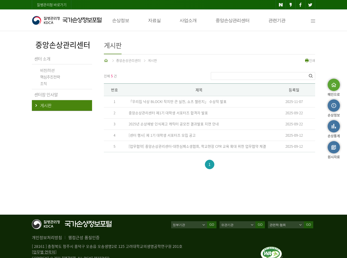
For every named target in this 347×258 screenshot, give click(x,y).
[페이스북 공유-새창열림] (300, 4)
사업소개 (188, 20)
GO (211, 224)
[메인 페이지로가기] (106, 60)
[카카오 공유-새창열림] (291, 4)
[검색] (311, 76)
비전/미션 (47, 70)
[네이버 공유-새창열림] (281, 4)
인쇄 (312, 60)
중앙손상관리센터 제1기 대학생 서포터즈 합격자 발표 (168, 112)
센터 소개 (42, 59)
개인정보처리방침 (47, 237)
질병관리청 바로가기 (51, 4)
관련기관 (276, 20)
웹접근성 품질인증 (84, 237)
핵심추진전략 (50, 77)
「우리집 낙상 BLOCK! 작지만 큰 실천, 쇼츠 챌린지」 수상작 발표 (178, 101)
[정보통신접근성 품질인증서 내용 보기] (271, 249)
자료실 (154, 20)
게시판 (152, 60)
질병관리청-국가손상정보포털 (67, 20)
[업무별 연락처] (44, 252)
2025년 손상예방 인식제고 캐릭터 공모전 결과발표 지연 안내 (174, 124)
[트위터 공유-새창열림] (310, 4)
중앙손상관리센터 (233, 20)
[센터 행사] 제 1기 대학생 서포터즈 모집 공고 (162, 135)
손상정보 (120, 20)
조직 (43, 83)
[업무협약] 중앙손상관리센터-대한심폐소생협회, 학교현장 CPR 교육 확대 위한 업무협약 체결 (197, 146)
